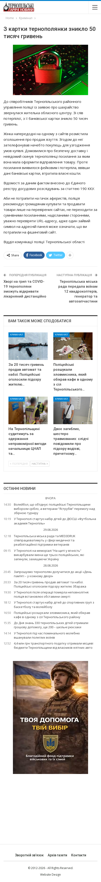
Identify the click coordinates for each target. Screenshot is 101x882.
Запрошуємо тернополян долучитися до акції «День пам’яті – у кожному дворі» (53, 574)
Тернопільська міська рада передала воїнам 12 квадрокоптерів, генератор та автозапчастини (77, 291)
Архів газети (57, 855)
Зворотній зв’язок (29, 855)
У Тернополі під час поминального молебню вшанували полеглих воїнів (47, 635)
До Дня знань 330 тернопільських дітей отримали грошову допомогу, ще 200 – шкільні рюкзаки (51, 625)
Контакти (78, 855)
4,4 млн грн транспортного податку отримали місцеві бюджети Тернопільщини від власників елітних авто (53, 645)
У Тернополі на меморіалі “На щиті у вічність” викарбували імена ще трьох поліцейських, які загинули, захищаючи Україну (49, 554)
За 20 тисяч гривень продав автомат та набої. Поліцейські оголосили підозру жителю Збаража (50, 584)
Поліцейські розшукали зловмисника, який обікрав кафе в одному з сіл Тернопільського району (52, 615)
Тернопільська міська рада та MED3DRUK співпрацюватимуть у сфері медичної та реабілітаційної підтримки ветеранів (44, 540)
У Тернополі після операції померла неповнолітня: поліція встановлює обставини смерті (51, 594)
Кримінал (16, 334)
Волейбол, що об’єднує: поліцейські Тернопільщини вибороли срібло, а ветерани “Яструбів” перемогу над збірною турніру (54, 508)
